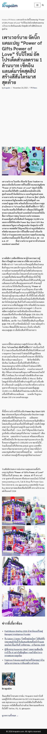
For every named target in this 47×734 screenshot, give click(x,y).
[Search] (43, 5)
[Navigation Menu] (37, 5)
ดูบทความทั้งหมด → (10, 715)
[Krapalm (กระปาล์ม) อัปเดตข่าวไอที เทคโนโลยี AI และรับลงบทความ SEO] (10, 5)
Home (4, 19)
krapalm (7, 88)
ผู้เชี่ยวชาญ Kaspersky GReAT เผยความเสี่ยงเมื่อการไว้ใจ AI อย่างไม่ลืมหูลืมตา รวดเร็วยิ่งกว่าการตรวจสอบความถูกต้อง (24, 652)
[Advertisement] (23, 115)
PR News (11, 19)
